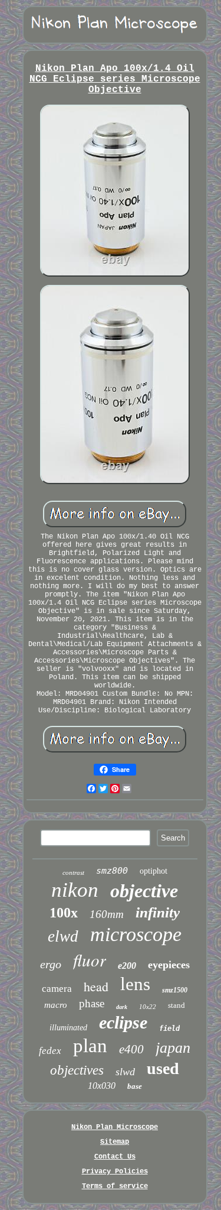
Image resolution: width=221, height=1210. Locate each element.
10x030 (102, 1086)
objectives (77, 1070)
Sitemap (114, 1142)
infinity (158, 912)
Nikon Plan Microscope (114, 1127)
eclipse (123, 1022)
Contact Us (115, 1157)
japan (173, 1047)
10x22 (147, 1006)
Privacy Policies (115, 1171)
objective (144, 890)
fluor (89, 959)
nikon (74, 889)
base (134, 1086)
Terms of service (115, 1186)
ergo (50, 964)
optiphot (153, 871)
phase (91, 1003)
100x (64, 912)
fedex (50, 1050)
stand (176, 1005)
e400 (131, 1049)
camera (57, 988)
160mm (107, 914)
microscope (136, 934)
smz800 (112, 870)
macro (55, 1005)
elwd (63, 936)
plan (90, 1045)
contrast (73, 872)
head (96, 986)
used (163, 1068)
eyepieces (169, 965)
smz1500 (174, 990)
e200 (127, 966)
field (169, 1028)
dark (121, 1007)
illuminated (68, 1027)
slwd (125, 1072)
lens (135, 984)
